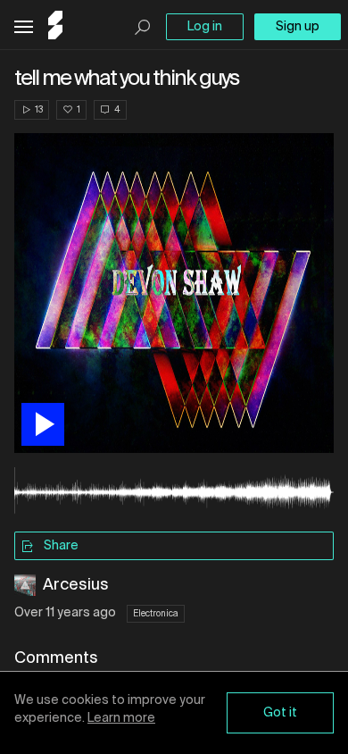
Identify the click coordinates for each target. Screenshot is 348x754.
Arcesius (76, 585)
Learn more (121, 718)
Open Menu (23, 27)
